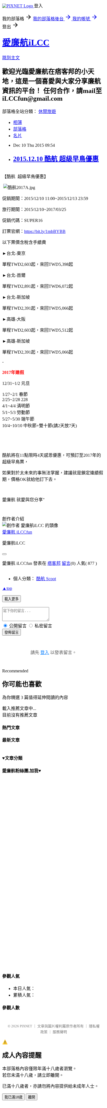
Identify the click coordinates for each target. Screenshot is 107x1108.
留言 (66, 563)
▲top (7, 588)
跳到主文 (11, 57)
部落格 (19, 129)
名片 (17, 135)
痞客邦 (54, 563)
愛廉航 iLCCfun (17, 532)
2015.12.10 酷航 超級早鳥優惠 (56, 158)
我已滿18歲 (13, 1097)
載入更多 (11, 599)
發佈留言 (11, 632)
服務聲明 (60, 1032)
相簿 (17, 122)
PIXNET (26, 1026)
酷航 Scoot (46, 578)
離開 (31, 1097)
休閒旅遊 (47, 111)
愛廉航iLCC (25, 42)
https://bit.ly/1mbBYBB (45, 231)
